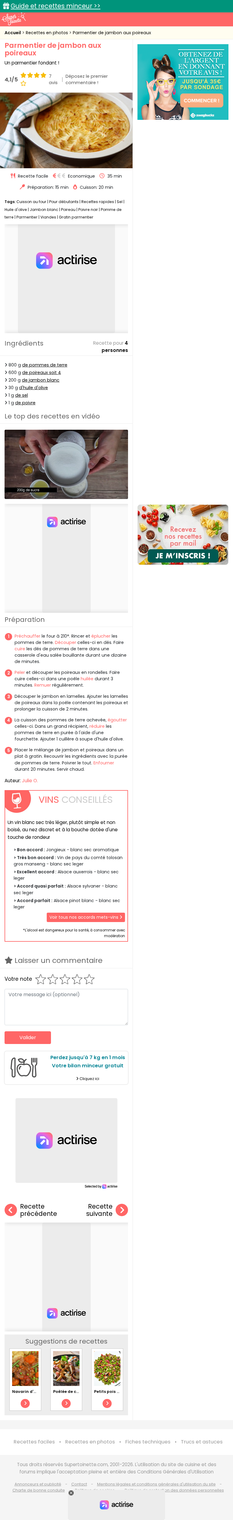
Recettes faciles (34, 1441)
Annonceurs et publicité (38, 1484)
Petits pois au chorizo (116, 1391)
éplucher (100, 636)
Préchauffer (27, 636)
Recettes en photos (47, 33)
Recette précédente (38, 1210)
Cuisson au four (31, 201)
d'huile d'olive (33, 388)
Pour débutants (64, 201)
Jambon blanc (44, 209)
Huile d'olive (16, 209)
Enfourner (103, 763)
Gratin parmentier (76, 217)
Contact (79, 1484)
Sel (120, 201)
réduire (97, 726)
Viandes (48, 217)
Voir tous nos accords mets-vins (84, 917)
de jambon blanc (40, 380)
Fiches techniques (148, 1441)
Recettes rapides (97, 201)
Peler (20, 672)
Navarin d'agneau (30, 1391)
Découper (65, 642)
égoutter (117, 720)
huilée (87, 679)
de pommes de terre (44, 365)
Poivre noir (88, 209)
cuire (20, 649)
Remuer (42, 685)
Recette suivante (99, 1210)
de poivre (25, 403)
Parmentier (27, 217)
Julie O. (30, 780)
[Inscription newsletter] (182, 534)
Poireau (68, 209)
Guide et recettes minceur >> (55, 6)
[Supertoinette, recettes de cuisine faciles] (13, 18)
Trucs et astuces (202, 1441)
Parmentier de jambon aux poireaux (112, 33)
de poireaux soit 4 (41, 372)
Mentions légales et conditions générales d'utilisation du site (156, 1484)
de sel (21, 395)
